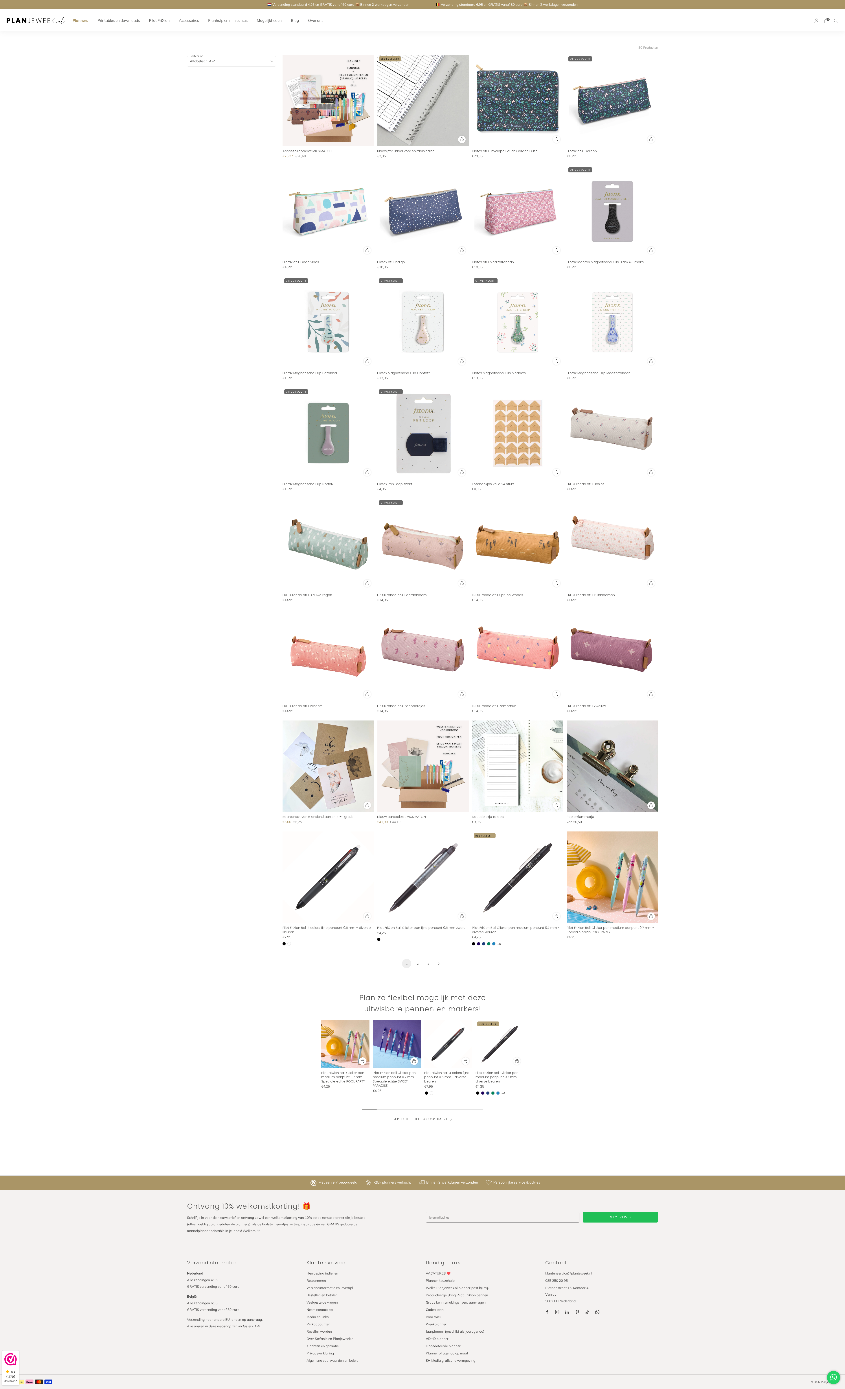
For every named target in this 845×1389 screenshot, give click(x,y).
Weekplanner (436, 1324)
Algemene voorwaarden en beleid (332, 1360)
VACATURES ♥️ (438, 1273)
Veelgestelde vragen (322, 1302)
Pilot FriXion (159, 20)
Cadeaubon (435, 1310)
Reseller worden (319, 1331)
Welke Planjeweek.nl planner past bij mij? (457, 1288)
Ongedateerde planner (443, 1346)
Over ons (315, 20)
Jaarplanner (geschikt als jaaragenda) (455, 1331)
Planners (80, 20)
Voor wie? (433, 1317)
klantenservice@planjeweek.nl (568, 1273)
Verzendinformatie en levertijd (330, 1288)
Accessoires (189, 20)
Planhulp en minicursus (228, 20)
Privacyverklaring (320, 1353)
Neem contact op (320, 1310)
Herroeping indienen (322, 1273)
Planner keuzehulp (440, 1280)
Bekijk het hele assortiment (420, 1119)
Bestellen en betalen (322, 1295)
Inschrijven (620, 1217)
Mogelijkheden (269, 20)
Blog (295, 20)
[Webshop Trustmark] (314, 1183)
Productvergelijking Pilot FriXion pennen (457, 1295)
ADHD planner (437, 1339)
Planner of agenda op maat (447, 1353)
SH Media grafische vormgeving (450, 1360)
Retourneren (316, 1280)
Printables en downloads (118, 20)
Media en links (318, 1317)
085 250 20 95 (556, 1280)
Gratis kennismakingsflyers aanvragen (456, 1302)
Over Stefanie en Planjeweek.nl (330, 1339)
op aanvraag (252, 1319)
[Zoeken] (836, 20)
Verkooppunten (318, 1324)
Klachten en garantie (323, 1346)
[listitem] (338, 4)
